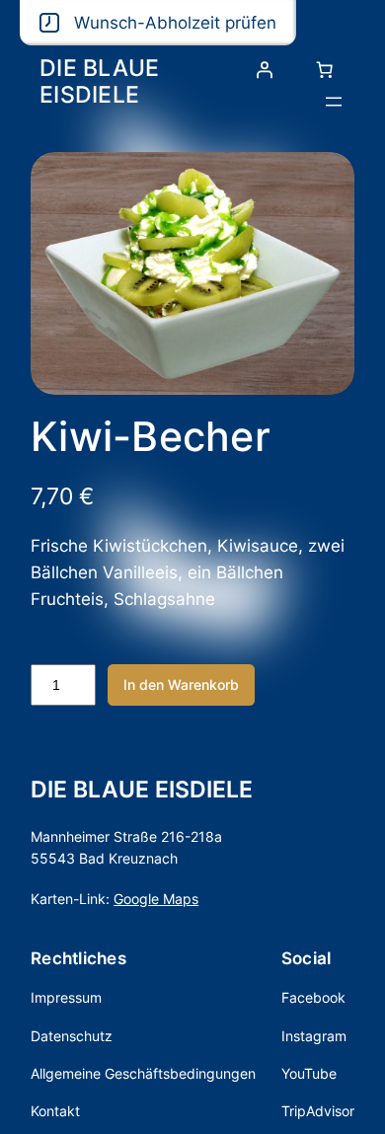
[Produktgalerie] (192, 273)
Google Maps (156, 898)
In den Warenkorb (181, 684)
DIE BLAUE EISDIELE (99, 80)
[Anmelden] (264, 70)
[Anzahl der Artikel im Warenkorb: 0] (325, 70)
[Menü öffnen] (334, 101)
